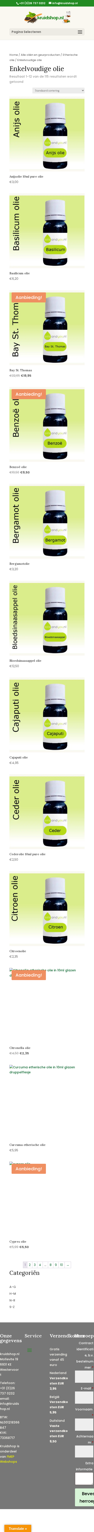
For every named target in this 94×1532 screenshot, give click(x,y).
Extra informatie (84, 1466)
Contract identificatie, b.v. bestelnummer (84, 1355)
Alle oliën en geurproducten (40, 55)
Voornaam (84, 1412)
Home (13, 55)
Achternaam (84, 1439)
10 (61, 1265)
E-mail (87, 1388)
